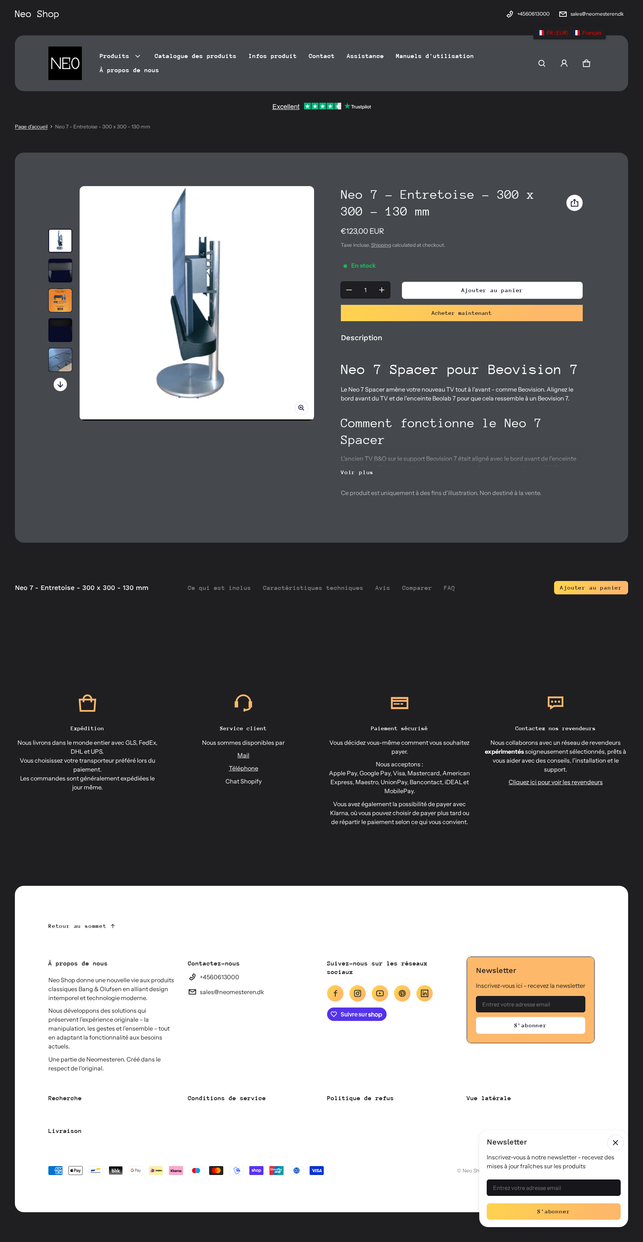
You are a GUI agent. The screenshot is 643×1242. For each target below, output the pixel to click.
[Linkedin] (424, 993)
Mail (243, 755)
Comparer (417, 587)
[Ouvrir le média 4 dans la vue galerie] (60, 330)
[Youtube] (380, 993)
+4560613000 (533, 14)
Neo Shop (474, 1171)
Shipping (381, 245)
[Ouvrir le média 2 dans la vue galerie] (60, 270)
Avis (382, 587)
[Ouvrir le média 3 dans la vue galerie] (60, 300)
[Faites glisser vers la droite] (60, 384)
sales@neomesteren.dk (597, 14)
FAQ (449, 587)
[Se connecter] (564, 63)
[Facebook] (335, 993)
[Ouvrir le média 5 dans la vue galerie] (60, 360)
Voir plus (357, 472)
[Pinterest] (402, 993)
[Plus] (382, 290)
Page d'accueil (31, 127)
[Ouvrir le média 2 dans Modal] (197, 303)
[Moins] (349, 290)
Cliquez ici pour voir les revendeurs (556, 782)
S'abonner (530, 1025)
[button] (542, 63)
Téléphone (243, 768)
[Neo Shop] (65, 63)
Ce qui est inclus (219, 587)
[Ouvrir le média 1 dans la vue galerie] (60, 241)
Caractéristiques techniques (313, 587)
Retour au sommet (77, 926)
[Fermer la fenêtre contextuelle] (615, 1142)
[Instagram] (357, 993)
